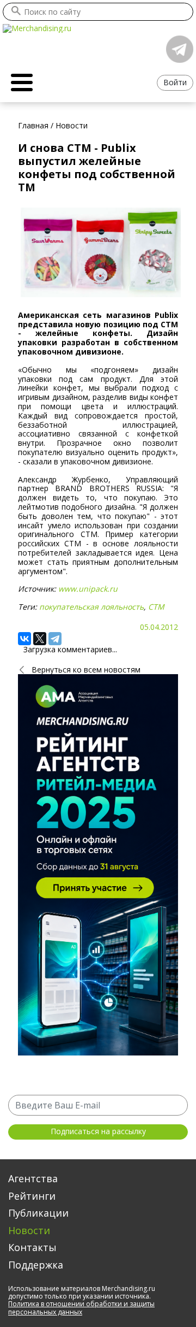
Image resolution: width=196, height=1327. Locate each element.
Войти (175, 82)
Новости (29, 1230)
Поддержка (35, 1264)
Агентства (33, 1178)
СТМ (156, 606)
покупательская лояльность (91, 606)
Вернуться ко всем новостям (86, 669)
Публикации (38, 1212)
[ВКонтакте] (24, 638)
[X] (39, 638)
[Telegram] (55, 638)
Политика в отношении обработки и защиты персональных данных (81, 1307)
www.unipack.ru (88, 588)
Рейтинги (32, 1195)
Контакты (32, 1247)
